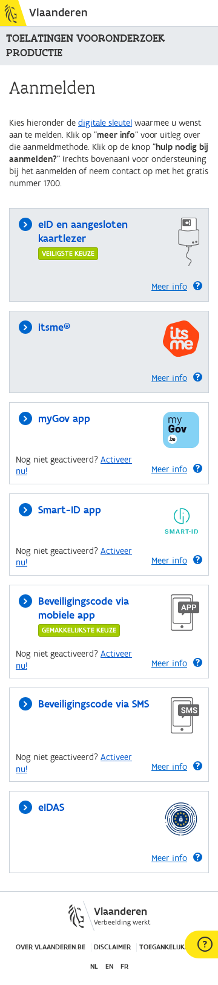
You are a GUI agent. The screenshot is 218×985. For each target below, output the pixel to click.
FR (124, 966)
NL (94, 966)
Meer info (169, 287)
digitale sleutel (105, 123)
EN (109, 966)
